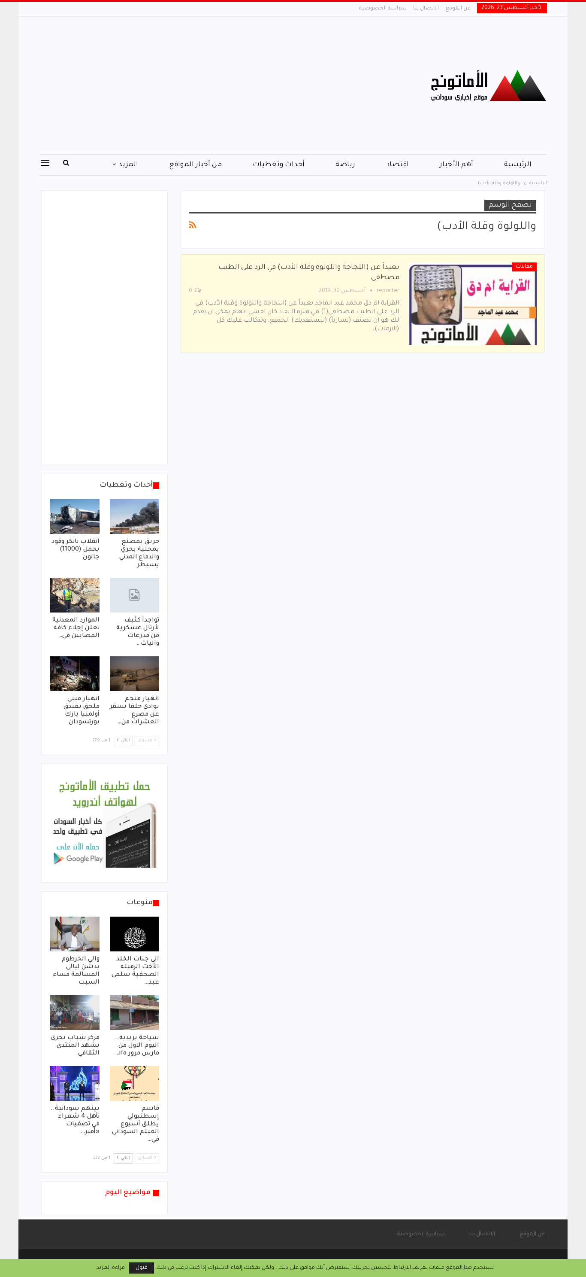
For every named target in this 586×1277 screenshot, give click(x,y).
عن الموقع (458, 9)
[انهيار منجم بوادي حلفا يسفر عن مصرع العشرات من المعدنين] (135, 673)
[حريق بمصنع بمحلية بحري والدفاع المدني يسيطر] (135, 516)
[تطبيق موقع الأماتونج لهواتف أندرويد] (104, 823)
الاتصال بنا (426, 9)
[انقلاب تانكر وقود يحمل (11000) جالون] (75, 516)
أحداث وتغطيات (279, 165)
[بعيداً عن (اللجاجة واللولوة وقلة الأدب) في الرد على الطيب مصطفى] (472, 303)
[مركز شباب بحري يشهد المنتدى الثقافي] (75, 1012)
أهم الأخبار (456, 165)
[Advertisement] (207, 85)
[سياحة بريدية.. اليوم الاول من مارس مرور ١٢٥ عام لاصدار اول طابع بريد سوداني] (135, 1012)
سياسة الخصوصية (383, 9)
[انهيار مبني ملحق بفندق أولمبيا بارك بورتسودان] (75, 673)
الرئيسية (518, 165)
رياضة (345, 165)
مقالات (524, 267)
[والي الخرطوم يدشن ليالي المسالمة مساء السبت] (75, 934)
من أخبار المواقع (195, 165)
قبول (142, 1268)
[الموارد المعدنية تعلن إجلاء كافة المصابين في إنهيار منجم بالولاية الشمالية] (75, 595)
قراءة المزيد (111, 1268)
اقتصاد (397, 165)
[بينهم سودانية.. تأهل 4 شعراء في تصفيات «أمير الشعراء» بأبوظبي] (75, 1083)
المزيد (128, 165)
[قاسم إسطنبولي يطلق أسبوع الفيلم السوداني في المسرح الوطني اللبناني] (135, 1083)
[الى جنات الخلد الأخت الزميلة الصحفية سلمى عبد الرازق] (135, 934)
